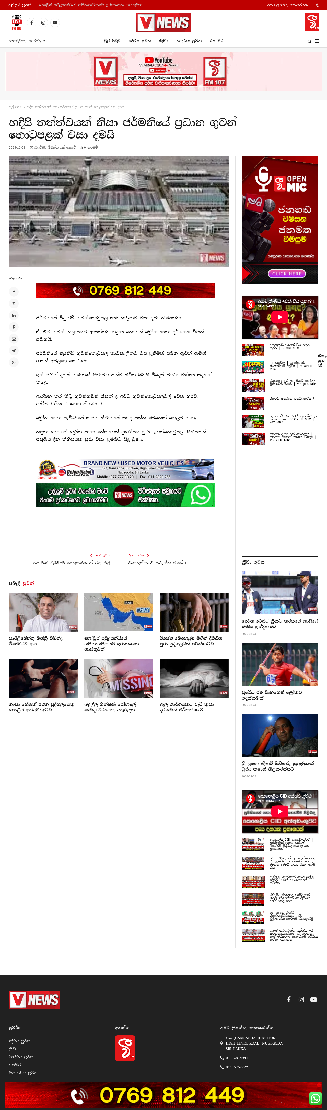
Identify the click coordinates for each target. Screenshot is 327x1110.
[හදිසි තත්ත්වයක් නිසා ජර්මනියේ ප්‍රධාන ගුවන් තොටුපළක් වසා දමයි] (119, 211)
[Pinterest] (14, 327)
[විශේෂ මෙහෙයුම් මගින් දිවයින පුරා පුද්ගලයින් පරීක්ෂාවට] (194, 612)
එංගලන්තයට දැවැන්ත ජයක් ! (157, 563)
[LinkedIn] (14, 315)
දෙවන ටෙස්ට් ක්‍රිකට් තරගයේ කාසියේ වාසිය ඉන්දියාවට (280, 624)
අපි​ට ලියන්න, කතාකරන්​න (287, 5)
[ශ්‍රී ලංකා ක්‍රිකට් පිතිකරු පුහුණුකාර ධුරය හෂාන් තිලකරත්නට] (280, 735)
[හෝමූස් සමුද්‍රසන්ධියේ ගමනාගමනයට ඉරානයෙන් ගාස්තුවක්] (118, 612)
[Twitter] (14, 303)
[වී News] (163, 22)
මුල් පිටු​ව (15, 107)
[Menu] (317, 41)
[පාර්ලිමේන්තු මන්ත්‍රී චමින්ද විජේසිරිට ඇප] (43, 612)
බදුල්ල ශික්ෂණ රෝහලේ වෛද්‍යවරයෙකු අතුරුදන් (110, 707)
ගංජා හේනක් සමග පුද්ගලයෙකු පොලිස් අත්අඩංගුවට (41, 707)
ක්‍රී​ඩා (163, 41)
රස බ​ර (217, 41)
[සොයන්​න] (309, 41)
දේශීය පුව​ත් (140, 41)
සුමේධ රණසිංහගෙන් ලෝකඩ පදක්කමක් (272, 695)
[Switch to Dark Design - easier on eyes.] (317, 5)
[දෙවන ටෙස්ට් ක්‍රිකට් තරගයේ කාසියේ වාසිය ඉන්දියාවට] (280, 592)
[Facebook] (14, 292)
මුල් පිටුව (112, 41)
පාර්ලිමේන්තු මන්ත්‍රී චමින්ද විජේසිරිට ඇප (36, 641)
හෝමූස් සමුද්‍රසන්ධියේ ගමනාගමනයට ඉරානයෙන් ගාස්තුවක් (111, 644)
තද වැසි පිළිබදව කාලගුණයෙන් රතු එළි (71, 563)
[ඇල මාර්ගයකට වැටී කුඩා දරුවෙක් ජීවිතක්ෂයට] (194, 678)
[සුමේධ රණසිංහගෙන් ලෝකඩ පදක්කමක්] (280, 664)
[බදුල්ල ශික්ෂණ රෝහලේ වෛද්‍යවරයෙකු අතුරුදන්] (118, 678)
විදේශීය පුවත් (189, 41)
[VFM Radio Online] (15, 22)
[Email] (14, 339)
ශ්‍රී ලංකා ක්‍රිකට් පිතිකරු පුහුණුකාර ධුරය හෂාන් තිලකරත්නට (278, 766)
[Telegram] (14, 350)
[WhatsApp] (14, 362)
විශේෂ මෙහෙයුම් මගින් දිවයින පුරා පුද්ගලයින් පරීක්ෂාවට (90, 5)
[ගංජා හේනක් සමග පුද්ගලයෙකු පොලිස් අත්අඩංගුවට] (43, 678)
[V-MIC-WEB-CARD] (280, 220)
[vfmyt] (163, 71)
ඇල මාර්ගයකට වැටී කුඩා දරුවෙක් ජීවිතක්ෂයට (187, 707)
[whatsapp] (125, 495)
